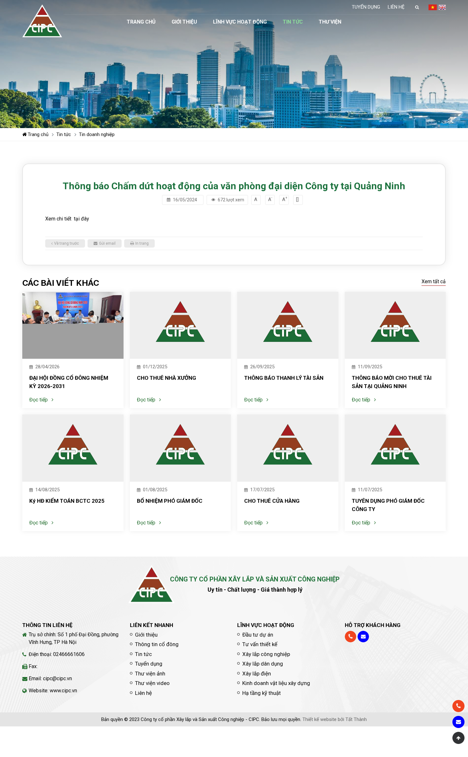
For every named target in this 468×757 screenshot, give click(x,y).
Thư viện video (152, 683)
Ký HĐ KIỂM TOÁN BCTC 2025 (66, 501)
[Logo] (42, 21)
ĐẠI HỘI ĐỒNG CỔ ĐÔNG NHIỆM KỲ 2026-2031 (68, 382)
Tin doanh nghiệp (97, 134)
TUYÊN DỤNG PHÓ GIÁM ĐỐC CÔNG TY (388, 505)
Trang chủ (141, 22)
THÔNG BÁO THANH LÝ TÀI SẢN (283, 378)
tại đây (81, 219)
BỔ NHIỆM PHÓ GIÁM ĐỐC (169, 501)
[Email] (363, 636)
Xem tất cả (434, 281)
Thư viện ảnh (150, 673)
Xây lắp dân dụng (262, 663)
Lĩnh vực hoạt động (240, 22)
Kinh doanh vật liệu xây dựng (276, 683)
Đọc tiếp (38, 400)
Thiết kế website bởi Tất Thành (334, 719)
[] (297, 199)
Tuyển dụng (366, 7)
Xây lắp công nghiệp (266, 654)
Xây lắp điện (256, 673)
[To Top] (458, 738)
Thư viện (330, 22)
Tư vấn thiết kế (259, 644)
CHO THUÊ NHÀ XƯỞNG (166, 378)
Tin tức (293, 22)
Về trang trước (66, 243)
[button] (417, 7)
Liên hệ (396, 7)
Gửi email (107, 243)
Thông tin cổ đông (157, 644)
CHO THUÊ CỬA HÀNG (272, 501)
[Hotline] (350, 636)
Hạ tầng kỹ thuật (261, 693)
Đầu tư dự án (257, 634)
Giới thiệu (184, 22)
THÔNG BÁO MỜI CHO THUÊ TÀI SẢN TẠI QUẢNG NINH (392, 382)
